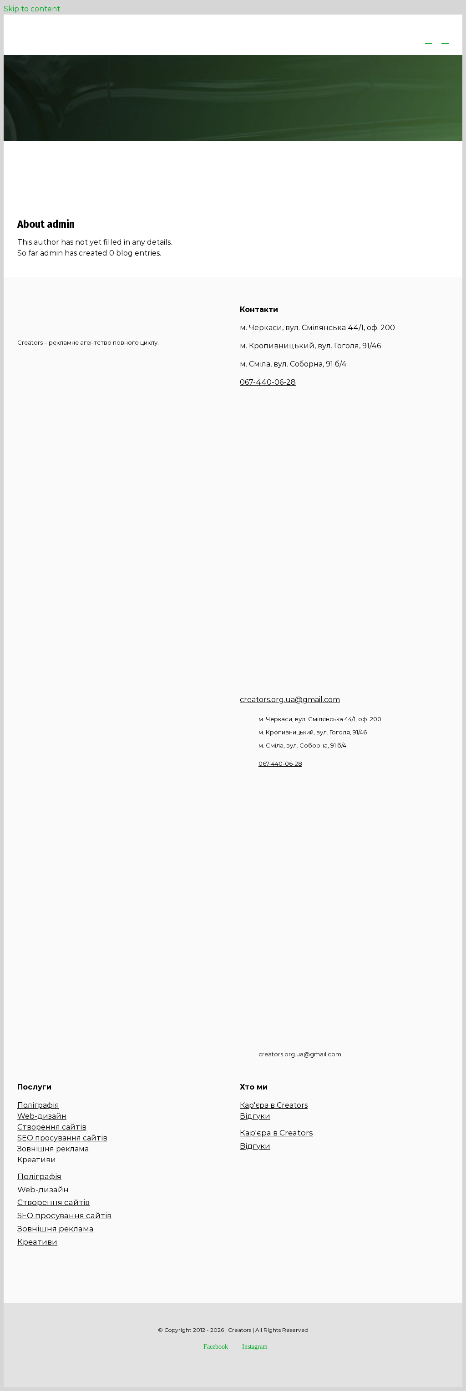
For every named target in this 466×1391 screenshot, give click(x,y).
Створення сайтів (51, 1127)
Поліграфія (38, 1105)
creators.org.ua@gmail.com (290, 699)
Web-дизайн (41, 1116)
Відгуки (255, 1116)
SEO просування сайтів (62, 1138)
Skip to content (32, 9)
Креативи (36, 1159)
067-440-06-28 (268, 382)
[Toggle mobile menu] (445, 39)
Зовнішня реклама (53, 1149)
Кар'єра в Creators (274, 1105)
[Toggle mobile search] (428, 39)
